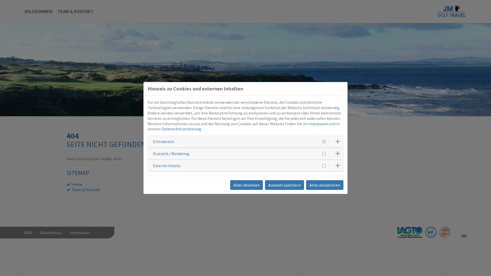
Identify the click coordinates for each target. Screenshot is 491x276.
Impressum (318, 123)
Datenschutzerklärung (181, 128)
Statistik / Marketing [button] (171, 153)
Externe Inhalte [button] (167, 165)
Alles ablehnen (246, 185)
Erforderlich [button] (163, 141)
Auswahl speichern (284, 185)
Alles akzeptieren (324, 185)
